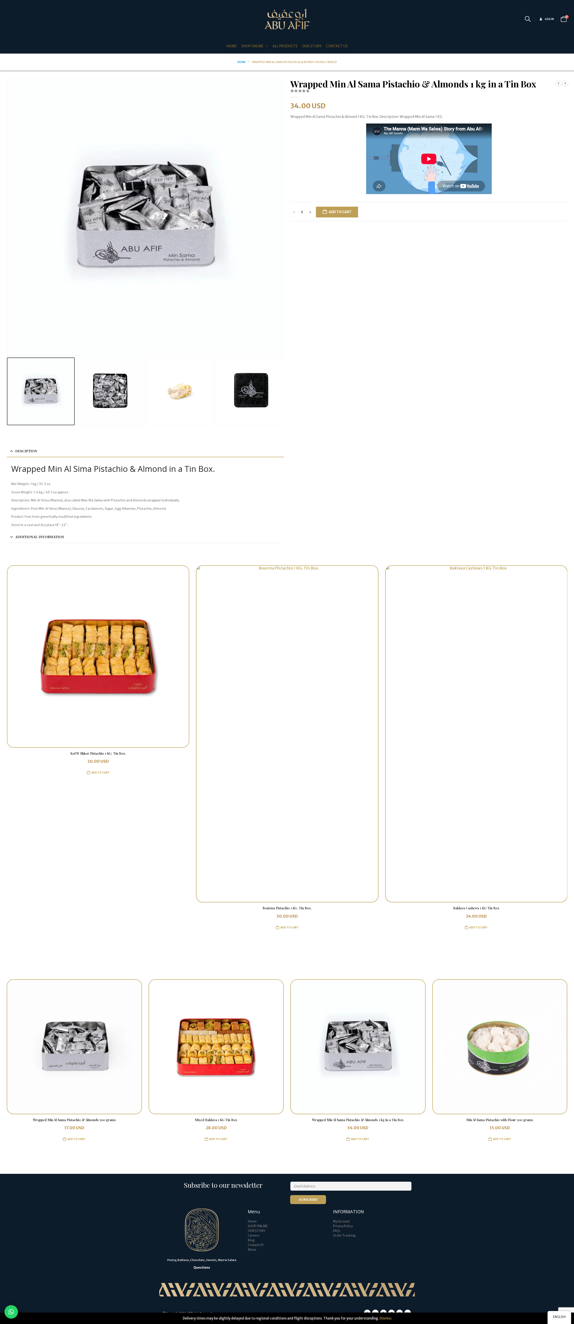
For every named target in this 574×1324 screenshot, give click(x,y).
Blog (251, 1240)
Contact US (256, 1245)
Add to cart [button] (100, 927)
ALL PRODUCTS (285, 46)
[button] (527, 19)
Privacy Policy (343, 1226)
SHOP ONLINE (258, 1226)
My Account (341, 1221)
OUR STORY (312, 46)
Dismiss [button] (385, 1318)
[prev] (558, 83)
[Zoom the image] (202, 1211)
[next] (565, 83)
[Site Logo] (287, 19)
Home (252, 1221)
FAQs (336, 1231)
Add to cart (340, 212)
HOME (231, 46)
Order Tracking (344, 1235)
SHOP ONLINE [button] (252, 46)
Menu (252, 1250)
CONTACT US (337, 46)
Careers (253, 1235)
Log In (549, 19)
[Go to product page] (98, 733)
